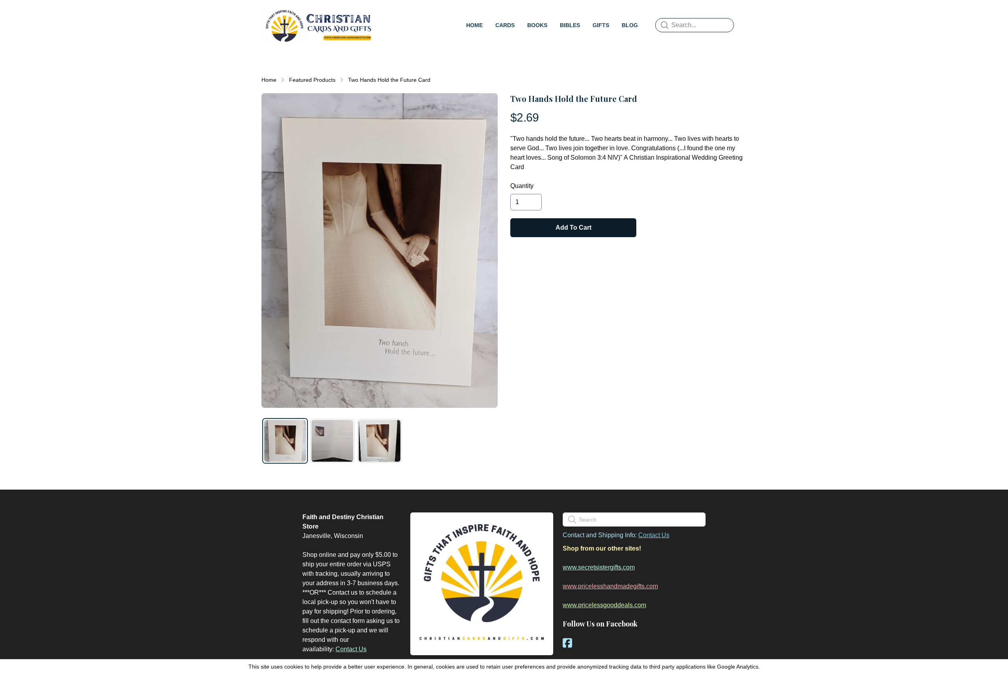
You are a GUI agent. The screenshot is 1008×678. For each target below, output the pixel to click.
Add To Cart (573, 227)
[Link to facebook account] (567, 642)
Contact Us (351, 649)
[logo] (318, 25)
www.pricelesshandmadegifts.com (610, 586)
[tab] (285, 441)
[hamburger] (384, 14)
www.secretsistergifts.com (599, 567)
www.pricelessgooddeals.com (604, 605)
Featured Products (312, 80)
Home (268, 80)
